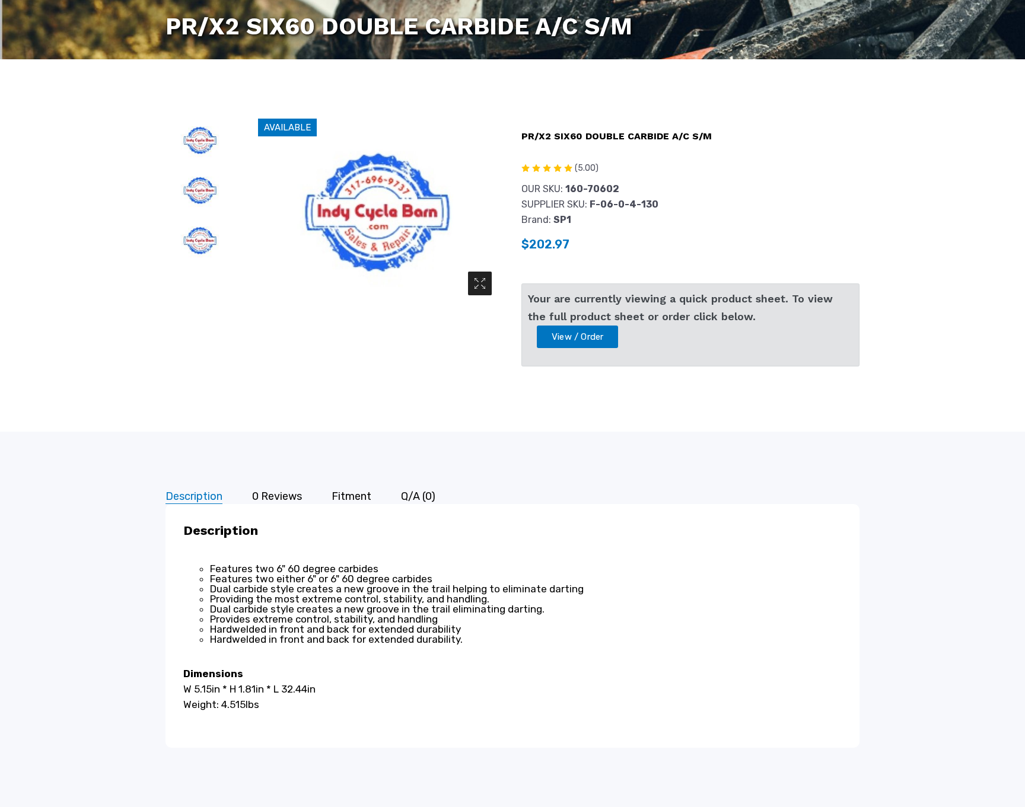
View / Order (577, 336)
